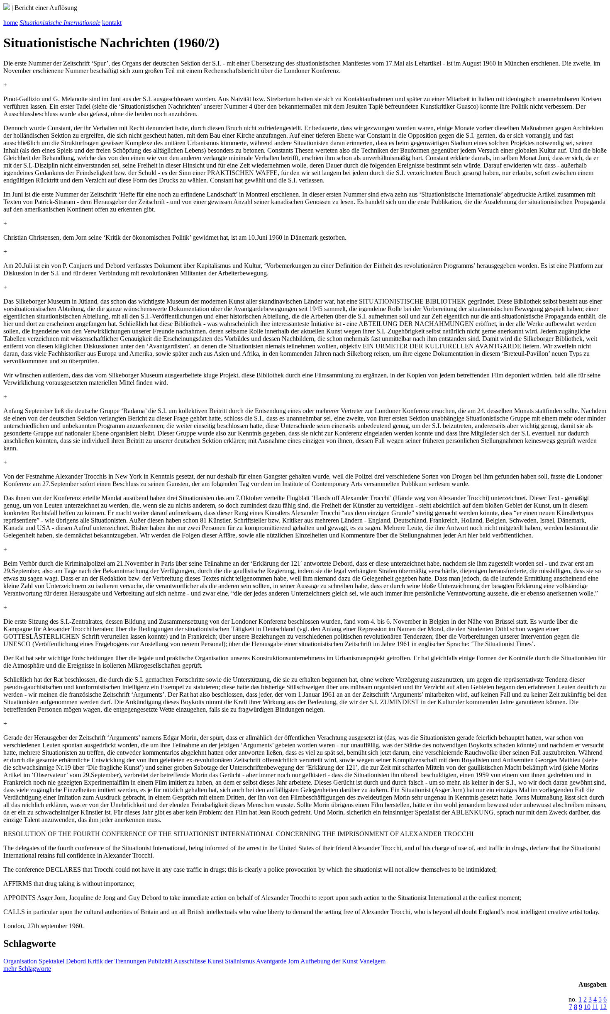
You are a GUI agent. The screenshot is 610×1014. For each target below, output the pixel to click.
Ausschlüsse (189, 961)
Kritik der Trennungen (117, 961)
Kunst (215, 961)
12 (603, 1006)
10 (587, 1006)
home (10, 22)
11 (595, 1006)
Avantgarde (271, 961)
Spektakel (51, 961)
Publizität (160, 961)
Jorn (293, 961)
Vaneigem (372, 961)
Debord (76, 961)
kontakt (112, 22)
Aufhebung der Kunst (329, 961)
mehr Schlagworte (27, 968)
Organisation (20, 961)
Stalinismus (240, 961)
